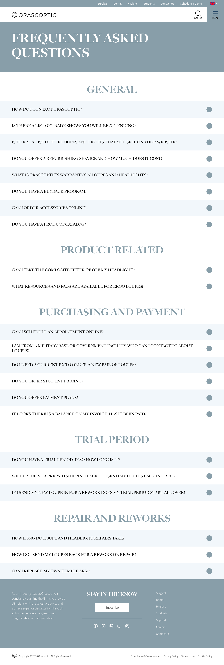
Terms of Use (188, 656)
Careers (160, 627)
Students (149, 3)
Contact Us (167, 3)
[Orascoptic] (28, 15)
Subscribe (112, 608)
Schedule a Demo (191, 3)
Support (161, 620)
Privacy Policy (170, 656)
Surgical (103, 3)
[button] (209, 109)
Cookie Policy (205, 656)
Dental (117, 3)
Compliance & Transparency (146, 656)
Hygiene (133, 3)
